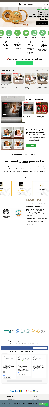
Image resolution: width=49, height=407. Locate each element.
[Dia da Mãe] (7, 33)
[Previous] (43, 8)
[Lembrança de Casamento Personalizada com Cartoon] (18, 78)
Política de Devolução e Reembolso (11, 400)
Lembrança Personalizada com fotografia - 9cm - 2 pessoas (30, 86)
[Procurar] (42, 4)
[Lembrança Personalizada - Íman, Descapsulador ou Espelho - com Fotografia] (42, 78)
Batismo (44, 70)
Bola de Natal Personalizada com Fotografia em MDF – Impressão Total (41, 116)
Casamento (37, 70)
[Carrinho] (47, 4)
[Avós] (15, 33)
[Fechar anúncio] (47, 1)
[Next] (47, 8)
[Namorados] (32, 33)
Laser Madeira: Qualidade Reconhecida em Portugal (33, 200)
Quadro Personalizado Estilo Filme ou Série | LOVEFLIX (6, 85)
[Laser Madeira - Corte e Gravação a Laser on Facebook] (5, 350)
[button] (1, 4)
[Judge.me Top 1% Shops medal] (38, 331)
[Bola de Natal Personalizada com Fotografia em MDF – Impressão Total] (42, 108)
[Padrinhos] (23, 33)
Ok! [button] (43, 403)
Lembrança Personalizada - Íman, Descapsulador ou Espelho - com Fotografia (42, 86)
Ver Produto (42, 22)
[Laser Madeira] (24, 4)
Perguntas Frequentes (35, 399)
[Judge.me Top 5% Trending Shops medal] (43, 331)
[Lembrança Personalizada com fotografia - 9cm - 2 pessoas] (30, 78)
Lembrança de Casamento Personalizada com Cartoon (18, 85)
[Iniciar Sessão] (45, 4)
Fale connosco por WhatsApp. (24, 63)
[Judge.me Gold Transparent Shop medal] (33, 331)
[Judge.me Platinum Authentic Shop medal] (23, 331)
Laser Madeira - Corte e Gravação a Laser (21, 351)
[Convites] (40, 33)
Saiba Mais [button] (22, 405)
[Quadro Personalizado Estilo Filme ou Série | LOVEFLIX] (6, 78)
